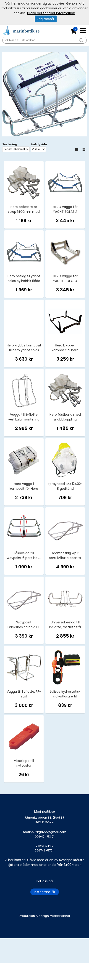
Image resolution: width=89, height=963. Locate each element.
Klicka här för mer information (51, 13)
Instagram (42, 892)
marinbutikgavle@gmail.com (44, 834)
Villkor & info (45, 845)
